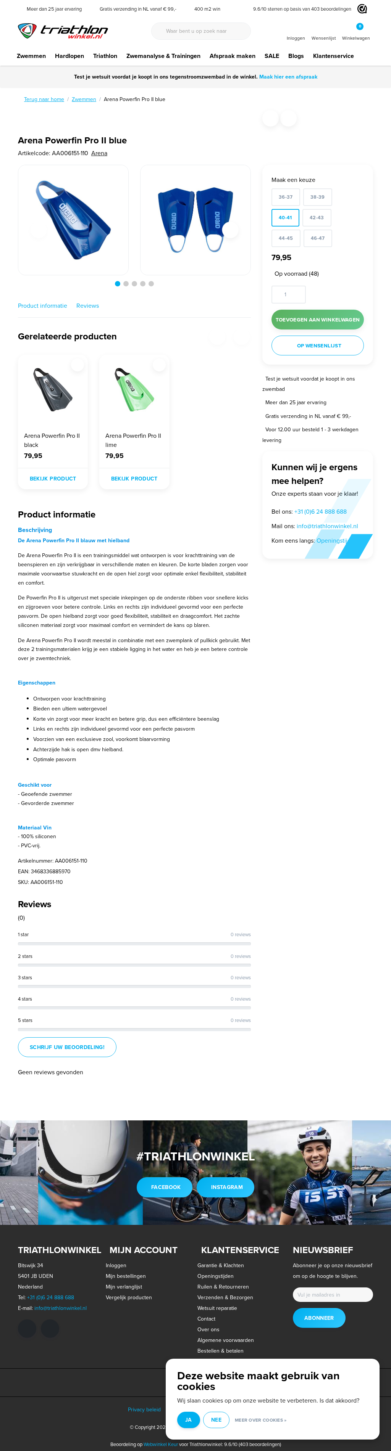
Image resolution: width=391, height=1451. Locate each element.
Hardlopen (69, 55)
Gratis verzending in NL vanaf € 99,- (308, 416)
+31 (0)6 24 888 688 (50, 1297)
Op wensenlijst (319, 345)
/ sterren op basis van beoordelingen (302, 8)
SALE (272, 55)
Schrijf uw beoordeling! (67, 1047)
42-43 (317, 217)
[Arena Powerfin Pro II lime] (134, 389)
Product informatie (42, 305)
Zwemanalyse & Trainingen (163, 55)
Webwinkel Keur (161, 1444)
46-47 (318, 238)
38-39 (317, 197)
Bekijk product (53, 478)
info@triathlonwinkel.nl (60, 1308)
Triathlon (105, 55)
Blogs (296, 55)
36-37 (286, 197)
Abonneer (319, 1318)
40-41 (285, 217)
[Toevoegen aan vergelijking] (288, 118)
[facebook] (27, 1328)
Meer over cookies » (261, 1420)
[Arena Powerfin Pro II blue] (73, 220)
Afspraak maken (232, 55)
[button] (117, 283)
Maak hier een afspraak (288, 76)
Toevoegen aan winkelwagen (318, 319)
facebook (166, 1187)
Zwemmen (31, 55)
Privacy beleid (144, 1409)
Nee (216, 1420)
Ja (188, 1420)
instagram (227, 1187)
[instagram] (50, 1328)
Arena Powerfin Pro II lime (133, 440)
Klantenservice (333, 55)
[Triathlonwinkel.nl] (63, 30)
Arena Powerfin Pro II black (52, 440)
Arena (99, 153)
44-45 (286, 238)
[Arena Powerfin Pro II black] (53, 389)
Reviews (87, 305)
